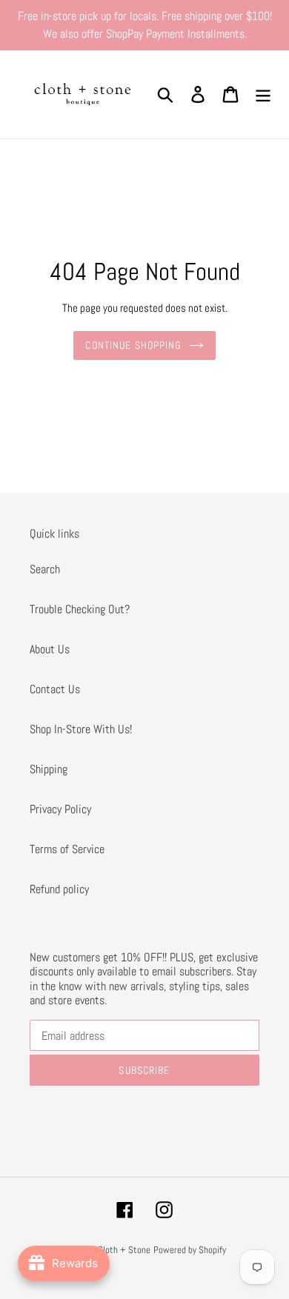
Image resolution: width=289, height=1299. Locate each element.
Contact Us (55, 689)
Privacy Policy (60, 809)
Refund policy (59, 889)
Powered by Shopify (189, 1249)
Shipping (48, 769)
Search (45, 569)
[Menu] (263, 94)
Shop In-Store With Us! (81, 729)
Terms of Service (67, 849)
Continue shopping (133, 345)
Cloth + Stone (124, 1249)
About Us (50, 649)
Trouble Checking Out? (80, 609)
